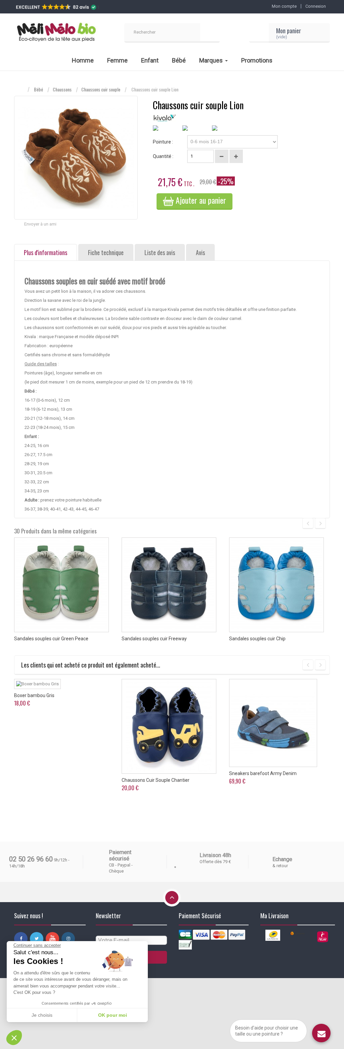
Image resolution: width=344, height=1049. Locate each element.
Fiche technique (106, 252)
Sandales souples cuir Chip (257, 638)
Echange (282, 859)
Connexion (315, 6)
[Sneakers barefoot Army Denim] (273, 723)
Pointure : (163, 142)
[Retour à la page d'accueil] (20, 89)
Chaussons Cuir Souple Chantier (155, 780)
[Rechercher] (210, 33)
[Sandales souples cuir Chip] (276, 584)
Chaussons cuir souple (100, 89)
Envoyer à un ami (40, 224)
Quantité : (163, 156)
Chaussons (62, 89)
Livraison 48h (215, 855)
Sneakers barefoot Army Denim (263, 773)
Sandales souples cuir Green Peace (51, 638)
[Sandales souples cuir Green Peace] (61, 584)
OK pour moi (112, 1015)
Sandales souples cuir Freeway (154, 638)
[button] (14, 1038)
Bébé (38, 89)
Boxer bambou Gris (34, 695)
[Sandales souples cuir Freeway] (169, 584)
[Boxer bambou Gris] (37, 684)
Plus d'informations (45, 252)
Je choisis (42, 1015)
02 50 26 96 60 (31, 859)
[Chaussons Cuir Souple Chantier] (169, 726)
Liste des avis (159, 252)
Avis (200, 252)
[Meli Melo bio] (56, 33)
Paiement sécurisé (120, 855)
